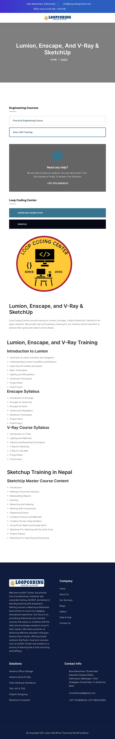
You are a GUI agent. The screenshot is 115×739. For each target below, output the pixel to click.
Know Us (22, 224)
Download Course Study (30, 213)
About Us (64, 594)
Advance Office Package (21, 671)
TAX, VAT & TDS (17, 688)
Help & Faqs (66, 617)
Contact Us (65, 623)
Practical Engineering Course (28, 120)
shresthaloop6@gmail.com (82, 693)
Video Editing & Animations (22, 682)
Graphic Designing (18, 694)
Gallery (63, 611)
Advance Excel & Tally (20, 677)
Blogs (62, 606)
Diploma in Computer (19, 700)
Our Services (66, 600)
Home (53, 59)
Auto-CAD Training (22, 132)
